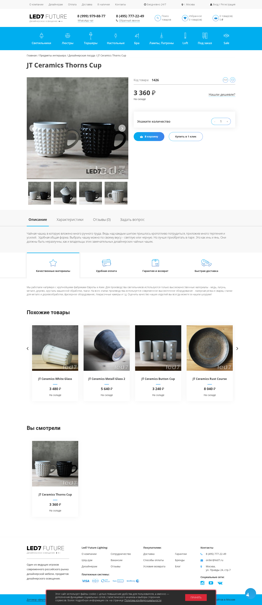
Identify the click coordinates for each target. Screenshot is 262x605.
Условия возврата (154, 566)
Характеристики (70, 219)
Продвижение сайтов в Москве (216, 599)
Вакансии (116, 560)
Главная (32, 55)
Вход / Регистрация (224, 4)
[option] (77, 128)
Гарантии (181, 554)
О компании (36, 4)
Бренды (180, 560)
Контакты (120, 4)
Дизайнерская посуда (81, 55)
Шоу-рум (87, 560)
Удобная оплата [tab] (106, 271)
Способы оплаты (153, 560)
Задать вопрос (132, 219)
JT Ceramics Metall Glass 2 (106, 379)
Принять (196, 597)
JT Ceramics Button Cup (158, 379)
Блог (178, 566)
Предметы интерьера (52, 55)
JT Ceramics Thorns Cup (55, 494)
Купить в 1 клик (185, 136)
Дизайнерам (56, 4)
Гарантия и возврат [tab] (155, 271)
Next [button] (122, 131)
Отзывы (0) (102, 219)
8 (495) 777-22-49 (130, 16)
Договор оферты (37, 599)
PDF (225, 79)
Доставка (87, 4)
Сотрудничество (121, 554)
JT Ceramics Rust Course (210, 379)
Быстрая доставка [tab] (206, 271)
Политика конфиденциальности (142, 600)
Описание (38, 219)
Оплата (72, 4)
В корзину (151, 136)
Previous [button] (33, 131)
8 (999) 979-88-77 (91, 16)
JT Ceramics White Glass (55, 379)
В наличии (103, 4)
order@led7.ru (214, 560)
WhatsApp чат (85, 20)
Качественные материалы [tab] (53, 271)
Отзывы (115, 566)
